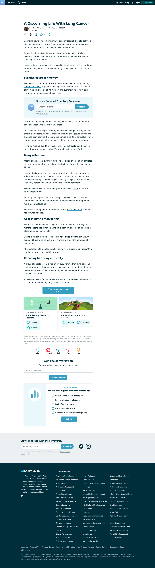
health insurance (74, 209)
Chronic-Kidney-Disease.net (67, 527)
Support (48, 350)
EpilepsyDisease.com (64, 541)
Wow (67, 350)
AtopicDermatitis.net (64, 494)
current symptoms (72, 90)
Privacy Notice (81, 111)
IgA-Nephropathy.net (91, 498)
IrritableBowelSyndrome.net (94, 505)
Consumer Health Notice (65, 547)
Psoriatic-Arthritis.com (119, 501)
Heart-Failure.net (89, 476)
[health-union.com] (30, 471)
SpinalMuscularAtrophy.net (120, 530)
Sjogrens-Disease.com (118, 516)
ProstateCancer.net (117, 498)
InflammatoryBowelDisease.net (95, 501)
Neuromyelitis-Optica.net (119, 476)
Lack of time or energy (65, 404)
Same (77, 350)
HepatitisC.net (88, 480)
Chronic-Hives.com (63, 523)
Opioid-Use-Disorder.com (120, 483)
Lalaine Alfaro (36, 28)
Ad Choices (25, 550)
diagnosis (33, 161)
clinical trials (85, 41)
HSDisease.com (89, 490)
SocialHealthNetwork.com (120, 527)
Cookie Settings (102, 547)
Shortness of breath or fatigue (69, 396)
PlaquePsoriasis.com (118, 490)
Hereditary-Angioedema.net (94, 483)
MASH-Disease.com (90, 519)
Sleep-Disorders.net (117, 523)
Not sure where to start (65, 408)
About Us (24, 547)
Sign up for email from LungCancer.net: (59, 101)
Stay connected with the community (41, 440)
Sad (57, 350)
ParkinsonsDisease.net (118, 487)
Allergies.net (61, 483)
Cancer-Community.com (65, 512)
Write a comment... (34, 371)
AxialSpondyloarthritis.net (66, 501)
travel (75, 188)
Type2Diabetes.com (117, 537)
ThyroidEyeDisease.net (119, 534)
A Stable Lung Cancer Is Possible (37, 316)
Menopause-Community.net (94, 523)
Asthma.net (60, 490)
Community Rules (117, 547)
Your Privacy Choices (85, 547)
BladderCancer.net (63, 505)
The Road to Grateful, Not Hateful (73, 316)
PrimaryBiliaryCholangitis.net (121, 494)
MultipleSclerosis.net (91, 537)
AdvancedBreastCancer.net (67, 476)
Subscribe (148, 2)
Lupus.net (86, 512)
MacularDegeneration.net (93, 516)
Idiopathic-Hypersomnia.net (94, 494)
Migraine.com (88, 534)
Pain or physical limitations (67, 400)
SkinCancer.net (115, 519)
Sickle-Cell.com (116, 512)
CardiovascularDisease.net (66, 516)
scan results (44, 231)
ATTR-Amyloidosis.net (64, 498)
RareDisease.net (116, 505)
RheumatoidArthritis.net (119, 508)
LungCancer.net (89, 508)
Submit (69, 419)
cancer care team (32, 86)
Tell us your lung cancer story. (58, 290)
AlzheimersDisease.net (65, 487)
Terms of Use (43, 114)
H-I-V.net (86, 487)
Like (37, 350)
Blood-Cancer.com (63, 508)
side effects (29, 176)
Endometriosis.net (63, 537)
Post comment (58, 378)
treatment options (74, 44)
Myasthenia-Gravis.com (92, 541)
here (25, 343)
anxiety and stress (77, 249)
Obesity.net (114, 480)
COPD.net (60, 530)
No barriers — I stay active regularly (71, 413)
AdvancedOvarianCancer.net (67, 480)
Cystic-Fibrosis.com (64, 534)
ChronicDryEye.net (63, 519)
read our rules (51, 365)
